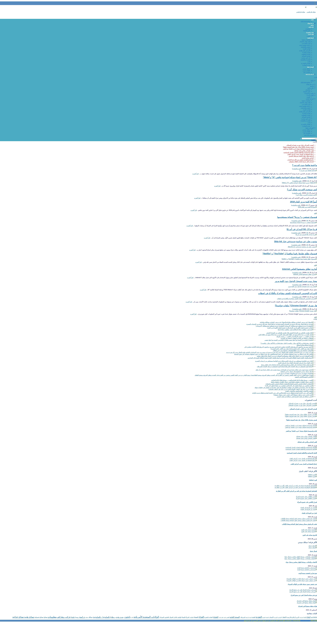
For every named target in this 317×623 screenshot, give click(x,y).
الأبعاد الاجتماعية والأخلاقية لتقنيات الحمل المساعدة (299, 152)
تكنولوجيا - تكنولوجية (101, 617)
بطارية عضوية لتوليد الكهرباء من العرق (278, 328)
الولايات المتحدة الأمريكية (146, 617)
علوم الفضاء (306, 30)
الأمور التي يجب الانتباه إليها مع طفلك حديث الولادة (267, 393)
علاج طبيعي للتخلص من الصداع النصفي (277, 333)
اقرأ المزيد (195, 174)
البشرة (263, 617)
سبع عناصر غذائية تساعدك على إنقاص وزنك (274, 365)
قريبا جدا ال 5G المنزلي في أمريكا (302, 229)
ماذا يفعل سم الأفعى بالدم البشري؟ (281, 349)
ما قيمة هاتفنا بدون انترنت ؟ (304, 165)
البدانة (267, 617)
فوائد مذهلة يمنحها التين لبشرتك (307, 606)
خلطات (86, 617)
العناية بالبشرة (208, 617)
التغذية (308, 36)
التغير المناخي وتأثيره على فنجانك (304, 150)
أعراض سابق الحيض (308, 158)
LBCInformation (305, 21)
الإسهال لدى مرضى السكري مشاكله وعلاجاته (273, 322)
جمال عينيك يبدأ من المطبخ (288, 371)
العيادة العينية (306, 49)
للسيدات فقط (310, 67)
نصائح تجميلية (39, 617)
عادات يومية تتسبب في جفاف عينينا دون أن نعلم (270, 370)
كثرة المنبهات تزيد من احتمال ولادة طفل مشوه (271, 356)
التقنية (253, 617)
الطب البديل (311, 34)
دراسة (82, 617)
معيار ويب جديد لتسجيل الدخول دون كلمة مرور (296, 281)
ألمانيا (305, 617)
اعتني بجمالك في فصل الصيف (286, 396)
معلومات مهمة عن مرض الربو (286, 373)
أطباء (308, 617)
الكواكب (191, 617)
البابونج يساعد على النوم (310, 535)
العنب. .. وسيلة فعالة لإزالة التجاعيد (281, 380)
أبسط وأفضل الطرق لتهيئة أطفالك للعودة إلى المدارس (264, 358)
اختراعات (301, 617)
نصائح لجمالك (300, 345)
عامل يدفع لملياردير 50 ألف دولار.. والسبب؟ (274, 343)
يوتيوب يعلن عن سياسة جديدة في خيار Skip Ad (295, 241)
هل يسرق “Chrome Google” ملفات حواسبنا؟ (296, 305)
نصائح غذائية (18, 617)
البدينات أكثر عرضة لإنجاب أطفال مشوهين (301, 161)
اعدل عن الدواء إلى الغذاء (309, 513)
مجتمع (312, 25)
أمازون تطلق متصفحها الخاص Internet (299, 269)
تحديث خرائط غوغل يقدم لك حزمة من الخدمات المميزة (263, 324)
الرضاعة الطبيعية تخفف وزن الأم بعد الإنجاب (300, 160)
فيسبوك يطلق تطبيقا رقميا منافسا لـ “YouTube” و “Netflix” (289, 253)
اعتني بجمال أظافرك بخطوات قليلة (281, 382)
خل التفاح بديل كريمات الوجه (286, 363)
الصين (227, 617)
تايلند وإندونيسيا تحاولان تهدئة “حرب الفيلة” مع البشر (298, 149)
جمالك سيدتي (306, 69)
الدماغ (250, 617)
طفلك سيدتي (306, 70)
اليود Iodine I (313, 480)
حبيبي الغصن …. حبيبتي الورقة (285, 336)
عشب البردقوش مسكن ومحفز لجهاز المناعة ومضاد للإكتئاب (299, 524)
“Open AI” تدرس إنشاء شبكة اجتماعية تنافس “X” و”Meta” (290, 177)
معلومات (307, 29)
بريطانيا (113, 617)
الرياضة (247, 617)
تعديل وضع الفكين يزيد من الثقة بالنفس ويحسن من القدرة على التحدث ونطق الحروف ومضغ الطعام (224, 375)
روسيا (77, 617)
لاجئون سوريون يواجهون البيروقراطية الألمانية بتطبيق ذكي (261, 347)
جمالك (90, 617)
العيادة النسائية (306, 56)
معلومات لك (306, 72)
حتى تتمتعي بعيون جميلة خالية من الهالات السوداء (302, 584)
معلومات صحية (306, 39)
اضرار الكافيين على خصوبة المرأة (307, 502)
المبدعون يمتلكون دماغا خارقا (286, 329)
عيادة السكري (306, 65)
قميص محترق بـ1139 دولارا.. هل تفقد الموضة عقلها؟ (298, 147)
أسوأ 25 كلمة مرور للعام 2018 (303, 202)
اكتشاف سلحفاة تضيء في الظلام (283, 350)
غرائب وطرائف (63, 617)
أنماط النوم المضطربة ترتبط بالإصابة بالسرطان (271, 366)
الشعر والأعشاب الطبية (292, 391)
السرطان (242, 617)
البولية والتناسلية (305, 47)
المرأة (187, 617)
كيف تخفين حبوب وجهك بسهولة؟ (283, 395)
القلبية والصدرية (305, 63)
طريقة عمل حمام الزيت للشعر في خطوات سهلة (269, 387)
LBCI (312, 19)
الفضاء (196, 617)
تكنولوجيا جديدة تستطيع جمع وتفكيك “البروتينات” (270, 326)
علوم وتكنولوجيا (310, 32)
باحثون (127, 617)
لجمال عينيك (313, 551)
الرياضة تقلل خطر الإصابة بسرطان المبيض (301, 156)
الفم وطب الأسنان (305, 41)
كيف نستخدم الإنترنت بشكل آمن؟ (302, 189)
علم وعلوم (311, 27)
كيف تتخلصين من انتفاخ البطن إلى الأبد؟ (277, 386)
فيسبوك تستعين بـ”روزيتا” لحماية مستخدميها (297, 217)
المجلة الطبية (310, 38)
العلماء (215, 617)
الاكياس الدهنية (299, 377)
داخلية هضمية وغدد (304, 45)
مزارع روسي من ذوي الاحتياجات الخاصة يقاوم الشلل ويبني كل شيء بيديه (247, 352)
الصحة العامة (235, 617)
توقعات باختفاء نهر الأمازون (288, 338)
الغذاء (201, 617)
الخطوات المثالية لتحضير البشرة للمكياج (277, 384)
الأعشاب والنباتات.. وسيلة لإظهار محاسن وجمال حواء (301, 562)
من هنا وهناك (310, 23)
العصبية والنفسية (305, 59)
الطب (225, 617)
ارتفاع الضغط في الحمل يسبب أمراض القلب (300, 154)
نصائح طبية (29, 617)
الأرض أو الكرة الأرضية (293, 617)
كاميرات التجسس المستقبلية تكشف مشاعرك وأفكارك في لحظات (287, 293)
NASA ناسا (314, 617)
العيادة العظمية (306, 54)
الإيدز (308, 61)
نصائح (45, 617)
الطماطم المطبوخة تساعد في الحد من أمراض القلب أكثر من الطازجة (296, 491)
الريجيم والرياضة (310, 74)
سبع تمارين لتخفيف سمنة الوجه (308, 573)
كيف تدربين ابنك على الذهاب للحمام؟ (279, 389)
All (308, 169)
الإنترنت (276, 617)
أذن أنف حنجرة (305, 58)
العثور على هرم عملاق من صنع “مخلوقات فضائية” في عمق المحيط (253, 354)
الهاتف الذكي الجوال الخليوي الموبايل (170, 617)
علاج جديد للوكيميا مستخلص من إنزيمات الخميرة (269, 361)
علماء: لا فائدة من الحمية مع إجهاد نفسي (276, 340)
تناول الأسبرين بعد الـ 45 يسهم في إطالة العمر (271, 334)
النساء (183, 617)
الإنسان (271, 617)
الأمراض (280, 617)
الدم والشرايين (306, 43)
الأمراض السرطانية (304, 50)
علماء (73, 617)
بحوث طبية (120, 617)
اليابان (132, 617)
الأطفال (284, 617)
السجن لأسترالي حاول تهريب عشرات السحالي (300, 145)
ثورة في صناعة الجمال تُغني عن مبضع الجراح (304, 595)
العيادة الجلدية (306, 52)
